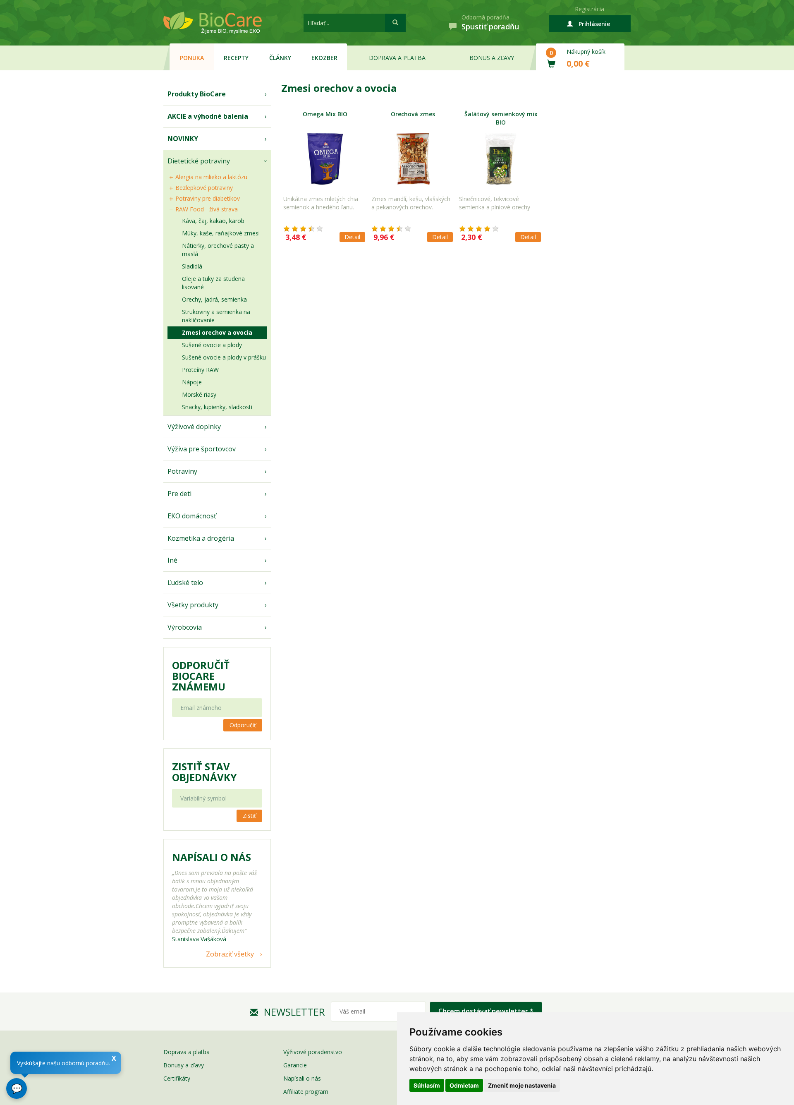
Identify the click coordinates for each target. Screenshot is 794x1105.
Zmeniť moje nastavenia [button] (522, 1085)
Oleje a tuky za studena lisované (213, 283)
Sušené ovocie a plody (212, 345)
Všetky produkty (192, 604)
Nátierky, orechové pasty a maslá (218, 250)
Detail (352, 237)
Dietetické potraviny (198, 160)
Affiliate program (305, 1091)
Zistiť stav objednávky (204, 772)
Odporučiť (243, 725)
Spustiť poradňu (490, 26)
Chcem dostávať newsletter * (485, 1011)
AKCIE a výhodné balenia (207, 116)
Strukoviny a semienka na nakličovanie (216, 316)
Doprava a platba (397, 58)
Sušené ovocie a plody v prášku (224, 357)
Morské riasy (199, 394)
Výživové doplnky (194, 426)
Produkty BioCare (196, 93)
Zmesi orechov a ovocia (217, 332)
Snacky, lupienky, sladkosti (217, 407)
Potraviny (182, 471)
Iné (172, 560)
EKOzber (324, 58)
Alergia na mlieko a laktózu (211, 177)
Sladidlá (192, 266)
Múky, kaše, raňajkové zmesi (221, 233)
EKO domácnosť (191, 515)
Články (280, 58)
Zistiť (249, 816)
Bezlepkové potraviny (204, 188)
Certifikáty (176, 1078)
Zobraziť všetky (230, 954)
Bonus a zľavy (491, 58)
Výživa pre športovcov (201, 448)
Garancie (295, 1065)
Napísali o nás (302, 1078)
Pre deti (179, 493)
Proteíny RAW (200, 370)
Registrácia (589, 9)
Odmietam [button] (464, 1085)
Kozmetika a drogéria (200, 538)
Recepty (236, 58)
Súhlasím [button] (427, 1085)
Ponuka (192, 58)
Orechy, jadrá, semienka (214, 299)
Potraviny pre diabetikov (207, 198)
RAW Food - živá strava (206, 209)
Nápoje (192, 382)
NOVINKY (182, 138)
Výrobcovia (184, 627)
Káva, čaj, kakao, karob (213, 221)
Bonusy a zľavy (183, 1065)
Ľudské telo (185, 582)
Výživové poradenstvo (312, 1052)
